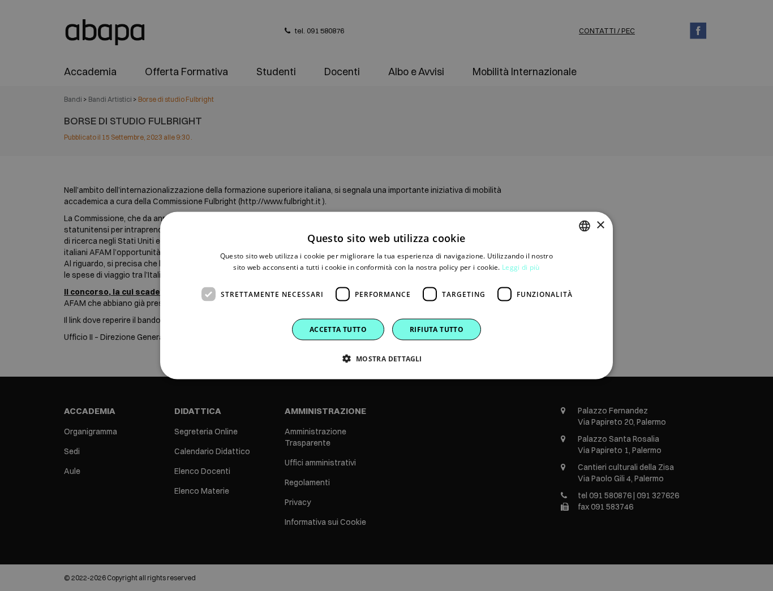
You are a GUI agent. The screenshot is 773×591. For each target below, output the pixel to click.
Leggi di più (521, 266)
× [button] (600, 225)
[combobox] (584, 225)
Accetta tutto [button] (338, 329)
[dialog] (386, 295)
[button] (386, 358)
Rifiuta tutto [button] (436, 329)
